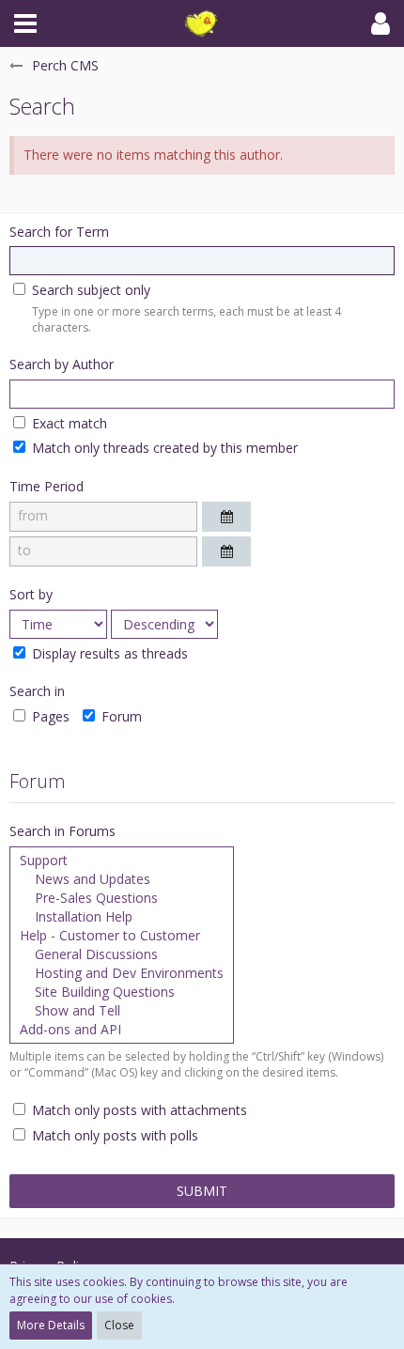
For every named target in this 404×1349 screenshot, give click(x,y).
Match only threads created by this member (163, 448)
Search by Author (61, 364)
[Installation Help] (121, 916)
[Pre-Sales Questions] (121, 898)
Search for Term (59, 231)
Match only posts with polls (113, 1135)
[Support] (121, 860)
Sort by (31, 594)
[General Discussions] (121, 954)
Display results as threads (108, 653)
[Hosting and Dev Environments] (121, 973)
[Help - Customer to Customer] (121, 935)
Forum (120, 716)
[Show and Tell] (121, 1010)
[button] (25, 23)
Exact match (67, 423)
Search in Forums (62, 831)
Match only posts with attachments (137, 1110)
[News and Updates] (121, 879)
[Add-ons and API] (121, 1029)
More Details (51, 1325)
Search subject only (89, 290)
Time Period (46, 486)
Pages (49, 716)
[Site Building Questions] (121, 992)
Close (119, 1325)
